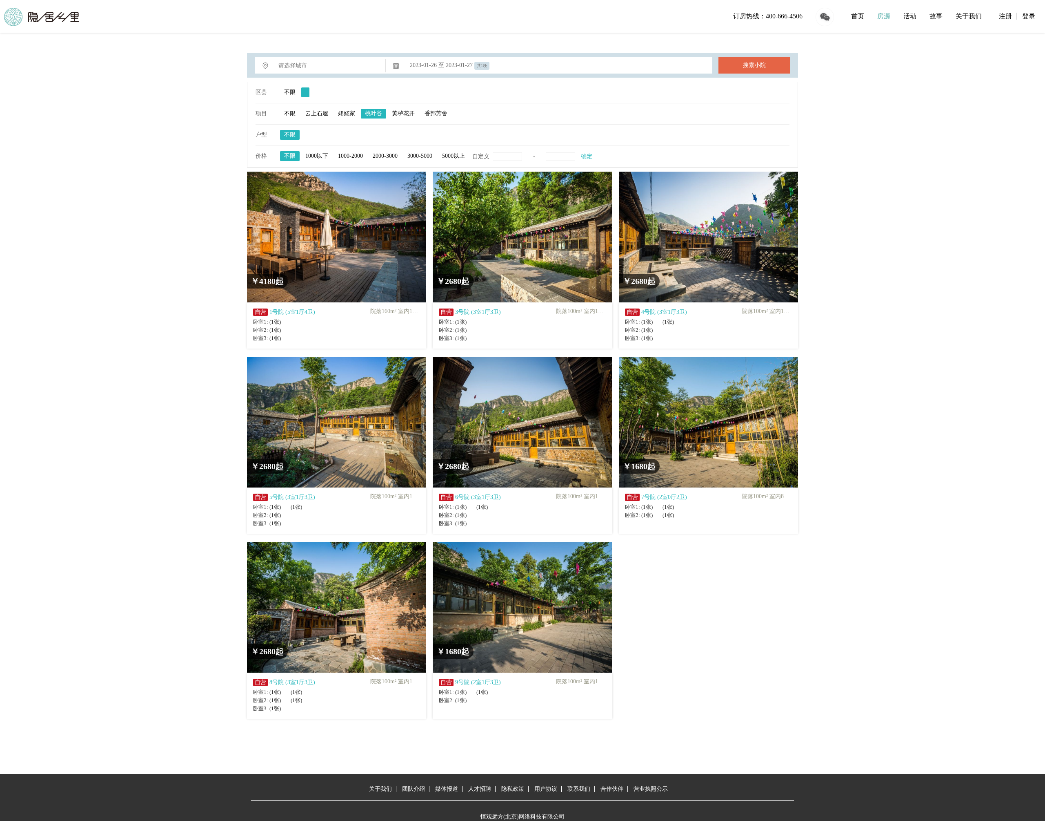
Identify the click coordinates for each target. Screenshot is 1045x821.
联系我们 (578, 789)
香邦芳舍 (436, 113)
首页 (857, 16)
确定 (586, 156)
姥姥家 (346, 113)
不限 (290, 92)
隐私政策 (512, 789)
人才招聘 (479, 789)
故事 (936, 16)
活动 (909, 16)
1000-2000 (350, 156)
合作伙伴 (611, 789)
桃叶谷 (373, 113)
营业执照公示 (651, 789)
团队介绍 (413, 789)
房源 (883, 16)
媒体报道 (446, 789)
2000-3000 (385, 156)
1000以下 (316, 156)
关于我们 (969, 16)
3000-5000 (419, 156)
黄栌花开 (403, 113)
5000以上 (453, 156)
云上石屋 (316, 113)
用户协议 (545, 789)
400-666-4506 (784, 16)
